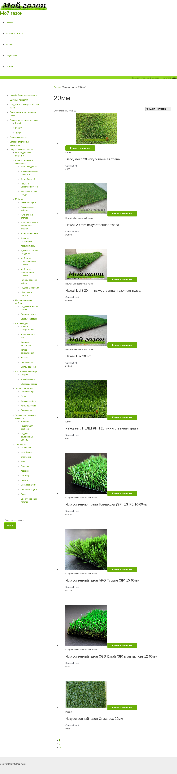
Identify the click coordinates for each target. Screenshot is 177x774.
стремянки (26, 457)
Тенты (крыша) (28, 179)
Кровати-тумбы (28, 246)
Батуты (24, 374)
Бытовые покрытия (19, 100)
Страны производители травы (24, 120)
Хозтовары (20, 444)
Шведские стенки (29, 384)
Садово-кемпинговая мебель (27, 436)
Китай (18, 123)
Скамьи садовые (29, 319)
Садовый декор (22, 323)
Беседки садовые (18, 137)
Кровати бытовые (29, 233)
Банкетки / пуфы (29, 202)
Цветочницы (27, 362)
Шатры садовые (28, 367)
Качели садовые (29, 166)
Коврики (24, 471)
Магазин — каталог (161, 78)
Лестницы (25, 475)
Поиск (10, 525)
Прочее (24, 494)
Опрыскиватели (28, 485)
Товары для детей (23, 388)
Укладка (9, 44)
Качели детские (28, 406)
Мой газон (11, 13)
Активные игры (28, 391)
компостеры (26, 447)
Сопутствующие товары (21, 149)
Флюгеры (25, 357)
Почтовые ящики (29, 489)
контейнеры (26, 452)
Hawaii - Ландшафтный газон (23, 95)
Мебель (19, 199)
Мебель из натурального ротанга (27, 272)
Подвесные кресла (30, 288)
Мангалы (25, 421)
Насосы (24, 480)
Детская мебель (28, 401)
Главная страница (140, 78)
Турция (18, 132)
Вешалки (25, 466)
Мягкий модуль (28, 379)
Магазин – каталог (14, 33)
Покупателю (11, 55)
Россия (18, 128)
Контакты (10, 66)
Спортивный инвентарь (26, 371)
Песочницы (26, 410)
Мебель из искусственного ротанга (28, 261)
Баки (23, 461)
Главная (9, 22)
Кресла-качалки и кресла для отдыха (29, 225)
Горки (23, 396)
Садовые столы (28, 314)
